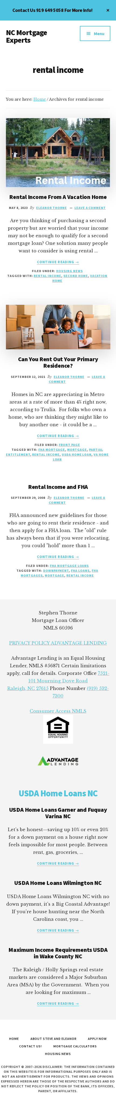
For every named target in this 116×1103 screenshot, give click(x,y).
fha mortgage (51, 450)
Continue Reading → (58, 262)
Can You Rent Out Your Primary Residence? (58, 362)
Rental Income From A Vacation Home (58, 197)
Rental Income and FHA (58, 486)
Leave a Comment (90, 208)
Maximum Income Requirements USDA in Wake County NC (58, 953)
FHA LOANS (80, 571)
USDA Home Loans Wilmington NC (58, 883)
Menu (99, 33)
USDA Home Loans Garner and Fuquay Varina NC (58, 813)
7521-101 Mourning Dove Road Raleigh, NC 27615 (58, 681)
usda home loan (76, 454)
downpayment (56, 571)
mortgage (77, 450)
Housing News (69, 271)
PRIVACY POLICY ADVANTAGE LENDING (58, 643)
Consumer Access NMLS (58, 711)
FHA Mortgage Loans (69, 566)
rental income (47, 276)
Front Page (69, 445)
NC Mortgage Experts (26, 36)
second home (75, 276)
